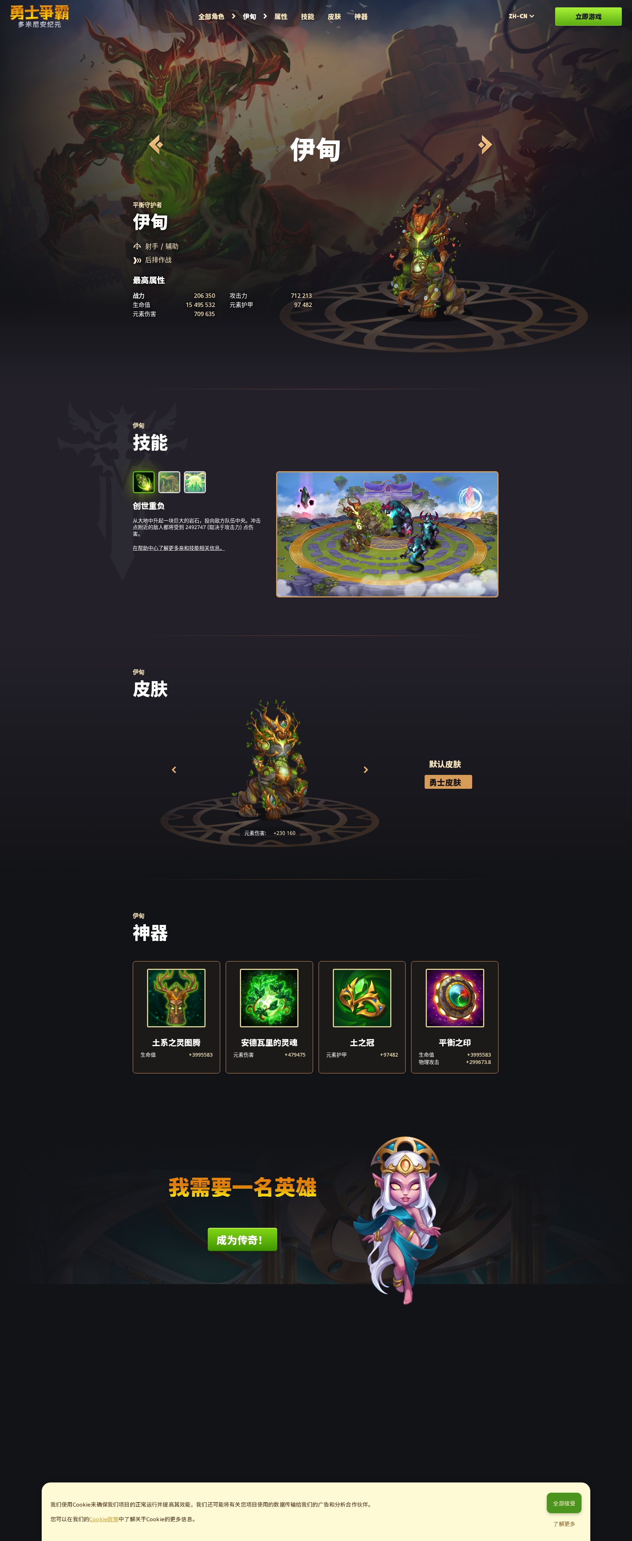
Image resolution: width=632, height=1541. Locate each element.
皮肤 (334, 16)
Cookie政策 (103, 1519)
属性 (280, 16)
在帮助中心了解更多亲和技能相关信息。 (179, 548)
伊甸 (249, 16)
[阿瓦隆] (155, 144)
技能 (307, 16)
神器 (361, 16)
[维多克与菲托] (484, 144)
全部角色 (211, 16)
